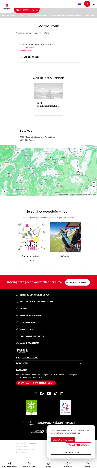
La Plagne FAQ (27, 322)
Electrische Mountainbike (37, 15)
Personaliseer (71, 452)
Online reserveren (25, 10)
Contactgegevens (24, 33)
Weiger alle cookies (79, 445)
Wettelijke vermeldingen (26, 443)
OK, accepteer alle (63, 439)
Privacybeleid (21, 446)
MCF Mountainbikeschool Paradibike (48, 104)
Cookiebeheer (22, 452)
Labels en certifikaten (31, 336)
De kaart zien (26, 50)
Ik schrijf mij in (78, 282)
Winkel (23, 308)
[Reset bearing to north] (94, 190)
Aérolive (65, 256)
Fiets (22, 15)
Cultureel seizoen (31, 256)
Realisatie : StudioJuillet (25, 449)
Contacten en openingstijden (37, 383)
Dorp (46, 33)
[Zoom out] (94, 186)
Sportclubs (26, 329)
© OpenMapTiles (63, 194)
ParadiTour (90, 15)
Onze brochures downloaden (36, 301)
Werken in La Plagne (30, 315)
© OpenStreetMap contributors (80, 194)
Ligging (38, 33)
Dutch (79, 4)
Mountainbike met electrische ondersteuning (66, 15)
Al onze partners (29, 343)
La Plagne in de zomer (8, 15)
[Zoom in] (94, 182)
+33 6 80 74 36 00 (31, 57)
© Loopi (93, 194)
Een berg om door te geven (34, 295)
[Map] (48, 170)
